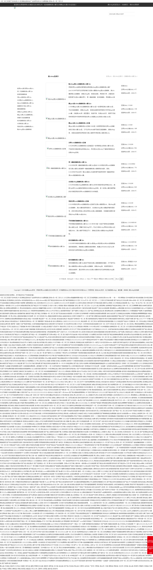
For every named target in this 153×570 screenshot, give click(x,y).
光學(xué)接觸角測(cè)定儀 (77, 142)
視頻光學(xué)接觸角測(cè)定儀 (79, 201)
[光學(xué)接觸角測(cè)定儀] (56, 148)
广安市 (92, 566)
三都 (106, 566)
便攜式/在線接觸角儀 (23, 117)
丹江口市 (34, 568)
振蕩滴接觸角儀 (22, 94)
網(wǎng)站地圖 (134, 290)
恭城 (18, 568)
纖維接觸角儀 (21, 109)
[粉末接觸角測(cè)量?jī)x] (56, 246)
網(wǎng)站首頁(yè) (114, 4)
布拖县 (146, 566)
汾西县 (45, 568)
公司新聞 (69, 22)
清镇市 (46, 566)
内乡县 (71, 566)
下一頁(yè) (94, 279)
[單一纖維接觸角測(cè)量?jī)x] (56, 168)
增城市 (141, 566)
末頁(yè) (101, 279)
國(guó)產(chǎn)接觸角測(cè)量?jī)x (27, 115)
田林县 (116, 566)
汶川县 (56, 566)
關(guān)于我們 (37, 22)
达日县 (87, 566)
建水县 (50, 568)
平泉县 (4, 568)
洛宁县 (66, 566)
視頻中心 (100, 22)
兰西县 (97, 566)
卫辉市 (40, 568)
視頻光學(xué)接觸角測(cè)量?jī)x (27, 126)
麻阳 (32, 566)
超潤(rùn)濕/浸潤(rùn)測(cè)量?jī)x (27, 88)
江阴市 (81, 566)
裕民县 (51, 566)
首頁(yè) (108, 76)
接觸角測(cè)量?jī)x (24, 84)
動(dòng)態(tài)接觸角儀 (24, 129)
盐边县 (61, 566)
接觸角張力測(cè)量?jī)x (24, 106)
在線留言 (125, 4)
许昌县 (7, 566)
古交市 (121, 566)
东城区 (22, 566)
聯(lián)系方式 (131, 22)
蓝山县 (131, 566)
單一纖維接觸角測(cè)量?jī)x (78, 162)
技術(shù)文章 (84, 22)
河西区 (9, 568)
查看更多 (21, 133)
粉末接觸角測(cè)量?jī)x (24, 120)
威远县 (28, 568)
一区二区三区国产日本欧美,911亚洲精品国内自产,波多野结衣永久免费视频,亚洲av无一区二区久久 (31, 1)
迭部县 (23, 568)
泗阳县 (111, 566)
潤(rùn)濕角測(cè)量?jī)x (24, 97)
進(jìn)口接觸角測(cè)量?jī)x (25, 103)
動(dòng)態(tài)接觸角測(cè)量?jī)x (80, 84)
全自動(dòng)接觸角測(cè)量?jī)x (27, 100)
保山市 (102, 566)
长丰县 (17, 566)
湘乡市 (12, 566)
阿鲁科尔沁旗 (38, 566)
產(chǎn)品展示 (53, 22)
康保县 (14, 568)
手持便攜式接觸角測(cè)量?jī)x (78, 221)
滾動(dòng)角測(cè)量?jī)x (24, 112)
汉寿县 (126, 566)
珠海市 (136, 566)
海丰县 (28, 566)
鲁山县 (2, 566)
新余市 (55, 568)
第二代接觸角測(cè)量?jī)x (25, 91)
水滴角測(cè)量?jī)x (23, 123)
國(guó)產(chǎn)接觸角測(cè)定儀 (79, 123)
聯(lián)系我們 (134, 4)
